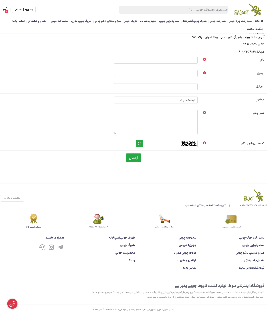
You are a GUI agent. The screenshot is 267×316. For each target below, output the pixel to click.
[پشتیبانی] (42, 247)
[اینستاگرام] (51, 247)
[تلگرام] (60, 247)
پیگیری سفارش (254, 29)
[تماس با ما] (226, 195)
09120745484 (260, 205)
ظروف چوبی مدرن (81, 21)
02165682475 (246, 205)
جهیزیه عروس (148, 21)
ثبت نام (18, 9)
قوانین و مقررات (186, 260)
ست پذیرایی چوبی (169, 21)
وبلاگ (131, 260)
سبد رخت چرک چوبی (240, 21)
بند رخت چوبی (218, 21)
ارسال (133, 158)
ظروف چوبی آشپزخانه (194, 21)
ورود (27, 9)
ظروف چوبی (130, 21)
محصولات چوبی (59, 21)
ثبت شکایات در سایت (251, 267)
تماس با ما (18, 21)
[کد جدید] (139, 143)
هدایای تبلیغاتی (37, 21)
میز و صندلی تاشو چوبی (107, 21)
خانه (257, 21)
